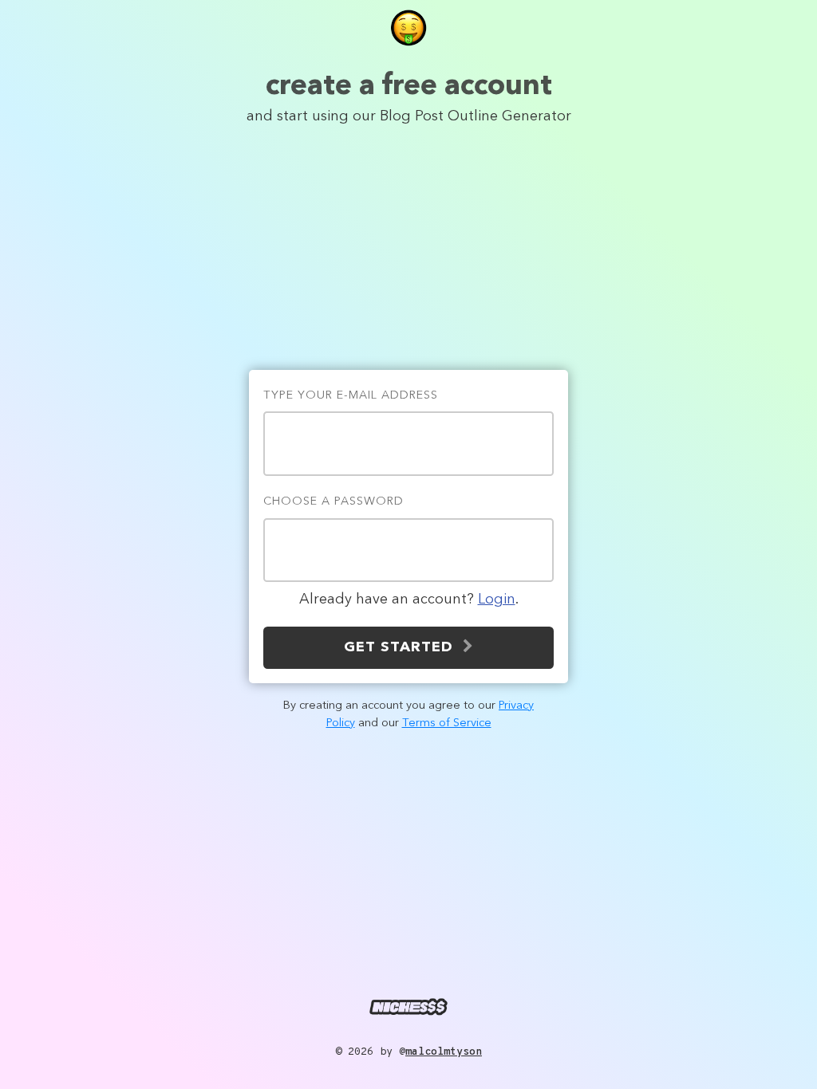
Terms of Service (446, 723)
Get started (403, 647)
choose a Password (333, 502)
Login (496, 599)
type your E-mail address (350, 396)
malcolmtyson (443, 1052)
